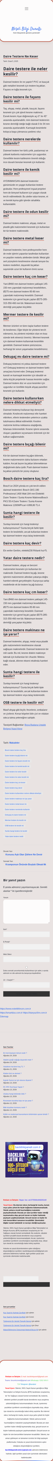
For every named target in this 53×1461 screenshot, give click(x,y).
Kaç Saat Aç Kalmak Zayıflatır (14, 1313)
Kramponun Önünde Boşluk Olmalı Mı (26, 864)
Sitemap (4, 1016)
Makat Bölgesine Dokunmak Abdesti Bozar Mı (20, 1330)
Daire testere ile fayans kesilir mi (17, 761)
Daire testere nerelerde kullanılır (17, 810)
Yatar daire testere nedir (14, 836)
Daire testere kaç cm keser (15, 783)
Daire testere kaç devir (13, 788)
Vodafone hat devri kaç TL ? (14, 1067)
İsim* (5, 929)
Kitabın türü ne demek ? (12, 1073)
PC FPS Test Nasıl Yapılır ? (13, 1087)
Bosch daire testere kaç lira (15, 750)
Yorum (5, 898)
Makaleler (14, 743)
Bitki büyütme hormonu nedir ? (15, 1108)
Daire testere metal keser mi (15, 804)
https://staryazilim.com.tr (35, 1012)
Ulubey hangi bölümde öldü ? (14, 1094)
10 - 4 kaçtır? (8, 980)
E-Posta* (6, 942)
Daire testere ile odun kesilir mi (17, 777)
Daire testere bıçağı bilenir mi (16, 756)
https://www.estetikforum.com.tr (15, 1009)
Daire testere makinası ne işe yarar (18, 799)
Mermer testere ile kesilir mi (15, 820)
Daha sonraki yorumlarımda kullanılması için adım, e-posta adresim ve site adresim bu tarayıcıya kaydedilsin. (25, 972)
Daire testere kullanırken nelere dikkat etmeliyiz (23, 793)
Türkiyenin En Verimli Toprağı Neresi (17, 1321)
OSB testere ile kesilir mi (14, 826)
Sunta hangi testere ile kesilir (16, 831)
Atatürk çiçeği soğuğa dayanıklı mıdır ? (18, 1060)
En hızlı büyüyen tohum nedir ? (15, 1053)
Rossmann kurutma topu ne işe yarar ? (18, 1101)
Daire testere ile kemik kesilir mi (17, 766)
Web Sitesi (7, 954)
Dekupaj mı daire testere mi (15, 815)
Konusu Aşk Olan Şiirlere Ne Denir (24, 854)
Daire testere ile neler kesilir (15, 772)
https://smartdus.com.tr (11, 1012)
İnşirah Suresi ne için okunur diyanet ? (18, 1080)
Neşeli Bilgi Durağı (26, 29)
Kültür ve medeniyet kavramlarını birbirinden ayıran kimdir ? (26, 1114)
